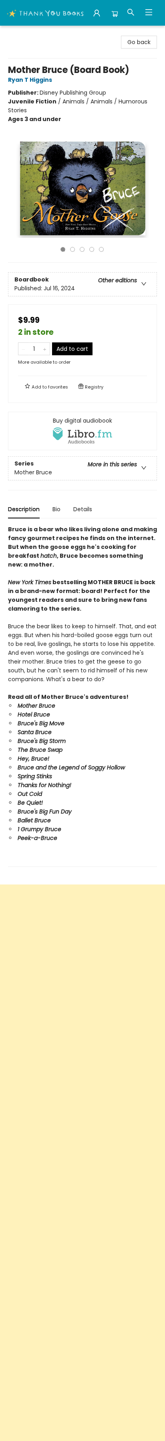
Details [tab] (82, 509)
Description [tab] (24, 509)
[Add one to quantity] (45, 348)
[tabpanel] (82, 696)
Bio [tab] (56, 509)
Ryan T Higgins (30, 80)
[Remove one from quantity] (23, 348)
